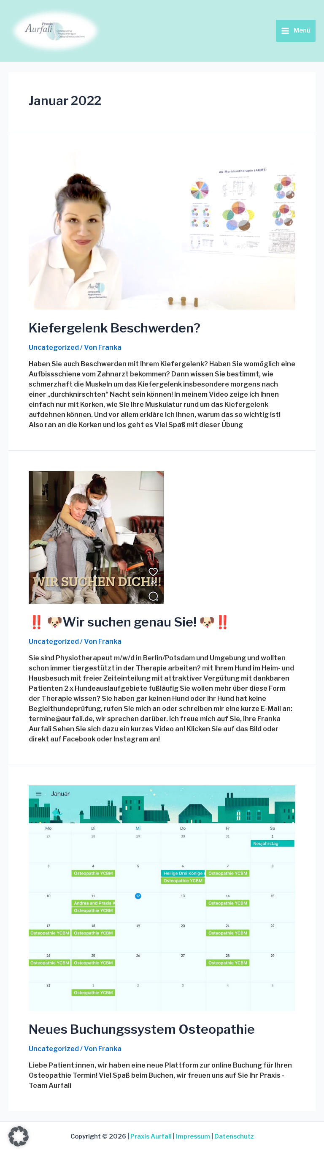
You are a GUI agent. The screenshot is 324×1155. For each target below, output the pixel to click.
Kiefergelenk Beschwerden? (114, 327)
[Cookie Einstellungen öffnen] (18, 1144)
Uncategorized (54, 347)
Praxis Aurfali (151, 1136)
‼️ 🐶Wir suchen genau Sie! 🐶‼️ (129, 621)
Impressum (193, 1136)
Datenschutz (234, 1136)
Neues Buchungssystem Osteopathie (142, 1029)
